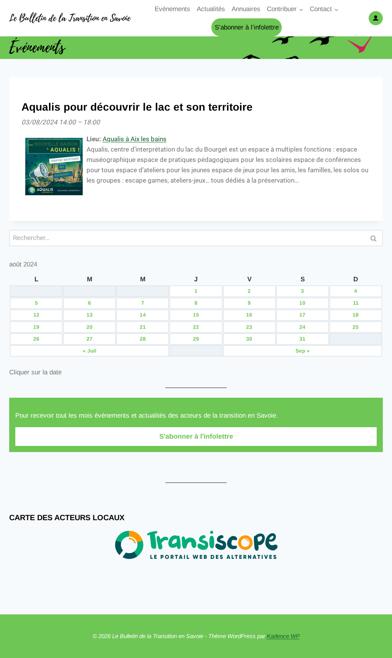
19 (36, 327)
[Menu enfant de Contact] (324, 9)
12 (36, 315)
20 (90, 327)
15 (196, 315)
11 (356, 303)
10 (302, 303)
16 (249, 315)
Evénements (172, 9)
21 (143, 327)
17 (302, 315)
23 (249, 327)
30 (249, 339)
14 (143, 315)
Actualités (211, 9)
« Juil (89, 351)
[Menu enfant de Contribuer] (285, 9)
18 (356, 315)
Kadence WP (283, 636)
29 (196, 339)
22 (196, 327)
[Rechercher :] (196, 238)
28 (143, 339)
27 (90, 339)
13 (90, 315)
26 (36, 339)
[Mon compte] (376, 18)
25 (356, 327)
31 (302, 339)
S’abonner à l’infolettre (247, 27)
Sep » (303, 351)
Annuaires (246, 9)
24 (302, 327)
